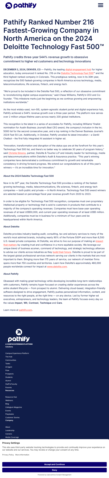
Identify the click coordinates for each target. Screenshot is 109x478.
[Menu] (101, 5)
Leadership (9, 430)
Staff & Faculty (11, 384)
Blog (7, 404)
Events (8, 411)
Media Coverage (12, 437)
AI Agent (8, 367)
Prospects (9, 374)
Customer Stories (12, 417)
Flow (7, 370)
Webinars (9, 400)
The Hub (8, 357)
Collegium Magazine (13, 407)
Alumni (8, 381)
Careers (8, 434)
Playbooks (9, 414)
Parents (8, 387)
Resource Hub (11, 397)
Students (8, 377)
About (7, 427)
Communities (10, 360)
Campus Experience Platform (17, 353)
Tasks (7, 363)
